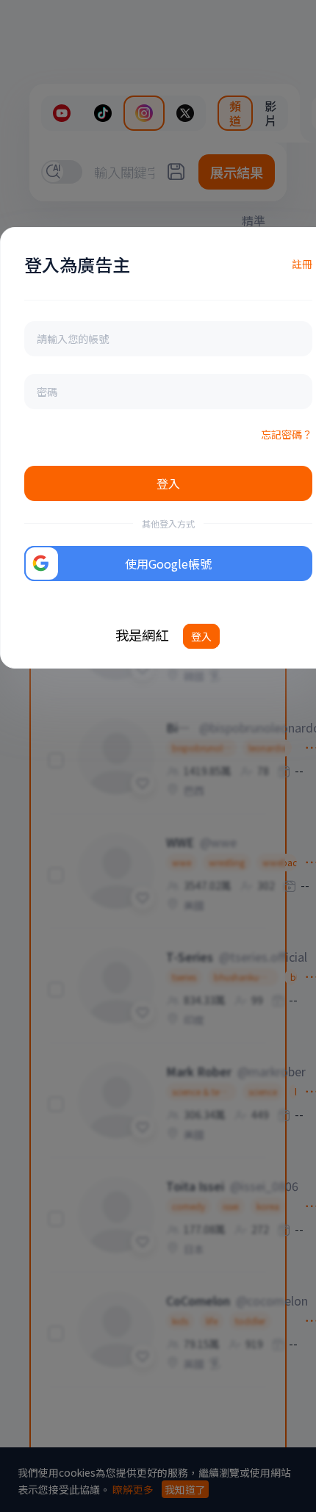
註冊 (302, 263)
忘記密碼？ (286, 434)
